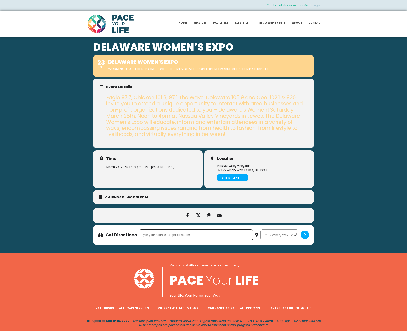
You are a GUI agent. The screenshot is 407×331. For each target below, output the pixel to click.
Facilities (221, 22)
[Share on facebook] (187, 215)
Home (182, 22)
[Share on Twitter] (198, 215)
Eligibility (243, 22)
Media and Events (272, 22)
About (297, 22)
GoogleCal (138, 197)
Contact (315, 22)
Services (200, 22)
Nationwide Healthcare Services (122, 308)
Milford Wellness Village (178, 308)
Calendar (114, 197)
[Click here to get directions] (305, 235)
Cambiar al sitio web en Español (287, 5)
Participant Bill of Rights (290, 308)
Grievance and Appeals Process (234, 308)
